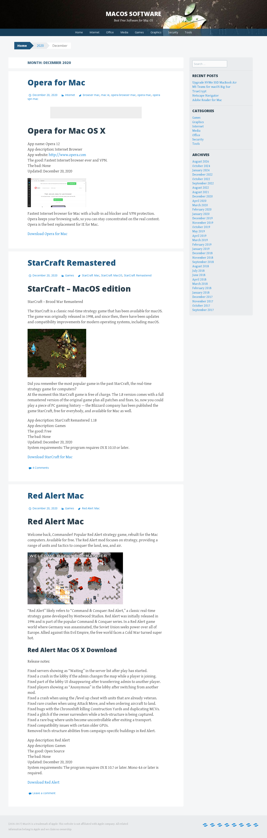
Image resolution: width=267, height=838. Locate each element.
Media (124, 32)
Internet (94, 32)
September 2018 (203, 262)
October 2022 (201, 179)
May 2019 (198, 231)
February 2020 (201, 209)
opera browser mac (123, 95)
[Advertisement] (96, 112)
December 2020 (202, 196)
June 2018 (198, 275)
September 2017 (203, 310)
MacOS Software (133, 14)
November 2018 (202, 258)
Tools (188, 32)
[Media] (227, 825)
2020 (40, 45)
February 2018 (201, 288)
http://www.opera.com (67, 155)
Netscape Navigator (205, 96)
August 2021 (200, 192)
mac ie (105, 95)
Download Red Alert (43, 782)
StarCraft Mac (90, 275)
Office (110, 32)
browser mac (91, 95)
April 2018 (199, 279)
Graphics (156, 32)
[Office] (219, 825)
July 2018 (198, 271)
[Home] (205, 825)
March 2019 (200, 240)
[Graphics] (241, 825)
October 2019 (201, 227)
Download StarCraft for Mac (50, 457)
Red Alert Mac (56, 495)
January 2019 (201, 249)
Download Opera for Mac (47, 234)
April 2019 (199, 236)
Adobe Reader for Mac (207, 100)
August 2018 (200, 266)
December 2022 (202, 175)
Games (139, 32)
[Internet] (212, 825)
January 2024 (201, 170)
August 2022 (200, 188)
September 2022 (203, 183)
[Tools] (256, 825)
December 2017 (202, 297)
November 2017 (202, 301)
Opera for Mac (56, 82)
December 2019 (202, 218)
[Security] (248, 825)
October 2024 (201, 166)
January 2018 (201, 293)
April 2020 (199, 201)
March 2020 (200, 205)
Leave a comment (44, 793)
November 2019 (202, 223)
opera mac (144, 95)
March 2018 (200, 284)
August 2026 (200, 161)
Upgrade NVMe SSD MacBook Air (214, 82)
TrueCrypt (199, 91)
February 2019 (201, 245)
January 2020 (201, 214)
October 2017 (201, 306)
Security (173, 32)
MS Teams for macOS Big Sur (211, 87)
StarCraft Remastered (72, 262)
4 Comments (40, 468)
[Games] (234, 825)
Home (79, 32)
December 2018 (202, 253)
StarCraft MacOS (111, 275)
